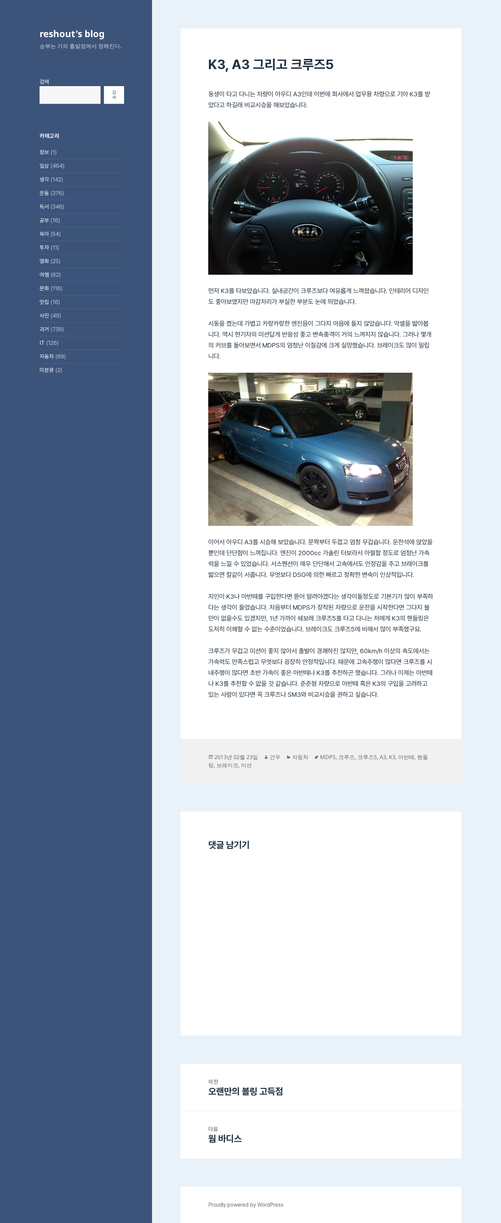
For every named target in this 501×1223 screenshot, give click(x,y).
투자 (44, 247)
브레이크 (227, 765)
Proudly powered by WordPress (246, 1205)
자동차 (47, 356)
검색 (44, 82)
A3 (383, 757)
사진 (44, 315)
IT (42, 343)
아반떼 (406, 757)
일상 (44, 166)
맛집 (44, 302)
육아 (44, 234)
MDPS (328, 757)
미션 (246, 765)
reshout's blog (72, 33)
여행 (44, 275)
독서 (44, 207)
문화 (44, 288)
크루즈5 (367, 757)
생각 (44, 179)
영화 (44, 261)
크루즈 (346, 757)
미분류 (47, 370)
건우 (275, 757)
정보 (44, 152)
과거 (44, 329)
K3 (392, 757)
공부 (44, 220)
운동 (44, 193)
